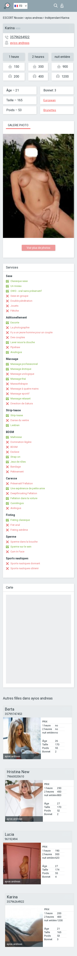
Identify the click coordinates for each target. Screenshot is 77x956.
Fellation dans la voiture (23, 498)
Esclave (14, 451)
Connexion (63, 4)
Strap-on (15, 456)
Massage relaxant (20, 398)
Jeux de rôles (18, 461)
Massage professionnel (24, 363)
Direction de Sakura (21, 403)
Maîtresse (16, 437)
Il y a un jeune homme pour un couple (31, 332)
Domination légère (20, 441)
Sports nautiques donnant (25, 563)
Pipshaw (15, 347)
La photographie (19, 327)
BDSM (14, 446)
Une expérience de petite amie (27, 488)
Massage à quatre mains (24, 388)
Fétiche (14, 310)
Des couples (17, 337)
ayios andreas (34, 17)
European (49, 100)
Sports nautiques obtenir (24, 568)
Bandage (15, 466)
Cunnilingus (17, 503)
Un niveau (16, 286)
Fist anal (15, 524)
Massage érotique (20, 368)
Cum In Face (17, 551)
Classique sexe (19, 281)
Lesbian (15, 425)
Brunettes (49, 110)
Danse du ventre (19, 420)
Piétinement (17, 471)
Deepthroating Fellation (23, 493)
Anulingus (16, 352)
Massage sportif (19, 393)
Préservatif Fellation (21, 483)
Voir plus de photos (38, 247)
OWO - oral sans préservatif (26, 290)
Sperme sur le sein (20, 546)
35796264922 (20, 37)
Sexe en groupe (19, 295)
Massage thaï (18, 378)
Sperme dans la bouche (24, 541)
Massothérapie (19, 383)
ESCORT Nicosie (13, 17)
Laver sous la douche (22, 342)
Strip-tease (16, 415)
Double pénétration (21, 300)
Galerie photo (18, 125)
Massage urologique (22, 373)
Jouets (14, 305)
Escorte (14, 322)
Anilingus (15, 508)
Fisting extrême (19, 529)
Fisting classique (20, 519)
